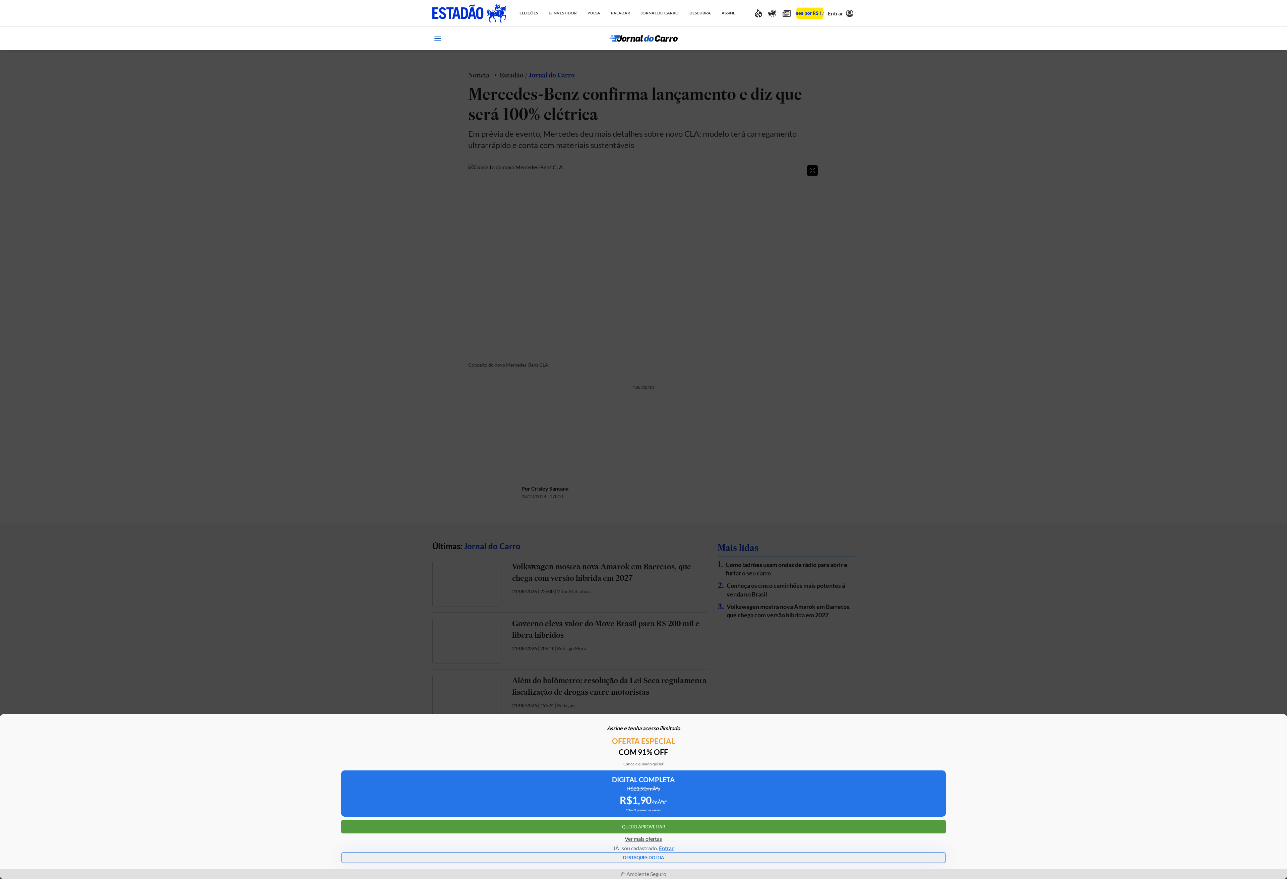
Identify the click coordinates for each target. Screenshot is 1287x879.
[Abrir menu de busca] (849, 38)
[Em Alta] (758, 13)
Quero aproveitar (643, 826)
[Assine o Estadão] (810, 13)
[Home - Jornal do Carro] (643, 38)
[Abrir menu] (437, 38)
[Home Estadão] (469, 13)
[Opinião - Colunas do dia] (772, 13)
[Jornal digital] (786, 13)
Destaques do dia (643, 857)
